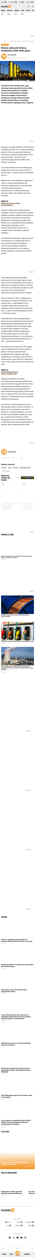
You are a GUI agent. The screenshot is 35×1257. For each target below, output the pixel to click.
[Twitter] (13, 1237)
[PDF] (21, 458)
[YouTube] (21, 1237)
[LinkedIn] (17, 1237)
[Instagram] (25, 1237)
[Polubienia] (3, 1248)
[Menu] (33, 6)
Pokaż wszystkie (6, 471)
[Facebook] (9, 1237)
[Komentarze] (17, 1248)
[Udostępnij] (32, 1248)
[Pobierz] (25, 58)
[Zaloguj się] (28, 6)
